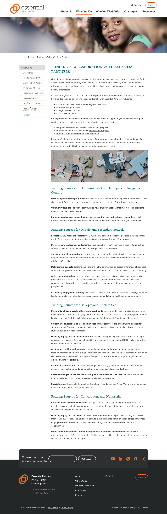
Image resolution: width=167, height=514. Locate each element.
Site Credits (53, 508)
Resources (149, 11)
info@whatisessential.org (43, 489)
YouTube (113, 459)
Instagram (128, 459)
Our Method (28, 73)
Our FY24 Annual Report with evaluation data (77, 133)
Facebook (136, 459)
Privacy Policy (67, 508)
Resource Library (30, 98)
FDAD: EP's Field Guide (33, 103)
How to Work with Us (32, 78)
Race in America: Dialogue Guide (30, 109)
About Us (66, 11)
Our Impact (131, 11)
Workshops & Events (31, 88)
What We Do (84, 11)
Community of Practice (32, 83)
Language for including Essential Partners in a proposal (82, 127)
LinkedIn (120, 459)
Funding (26, 115)
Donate (151, 5)
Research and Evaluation (33, 93)
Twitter (143, 459)
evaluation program (99, 130)
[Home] (27, 9)
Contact (109, 476)
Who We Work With (108, 11)
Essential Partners (36, 57)
